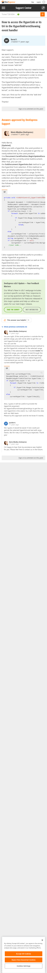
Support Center (23, 8)
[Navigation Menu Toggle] (3, 8)
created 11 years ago (20, 42)
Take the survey (13, 309)
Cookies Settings (23, 966)
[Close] (42, 940)
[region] (23, 955)
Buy (32, 2)
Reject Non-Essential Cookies (23, 960)
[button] (42, 196)
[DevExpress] (9, 2)
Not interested (32, 309)
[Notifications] (43, 2)
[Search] (43, 8)
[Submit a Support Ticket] (42, 14)
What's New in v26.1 (16, 290)
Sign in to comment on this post (31, 109)
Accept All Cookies (23, 954)
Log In (39, 2)
